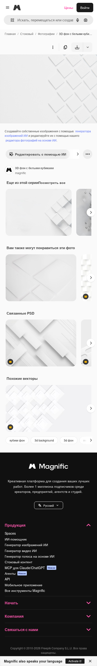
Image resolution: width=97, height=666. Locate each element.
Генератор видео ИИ (21, 550)
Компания (14, 616)
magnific (20, 173)
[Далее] (77, 154)
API (7, 579)
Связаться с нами (21, 629)
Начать (11, 602)
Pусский (48, 505)
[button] (48, 505)
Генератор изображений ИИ (26, 544)
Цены (68, 7)
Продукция (15, 525)
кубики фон (17, 440)
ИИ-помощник (16, 539)
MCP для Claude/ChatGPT (30, 567)
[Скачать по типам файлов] (87, 47)
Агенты (15, 573)
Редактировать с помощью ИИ (40, 154)
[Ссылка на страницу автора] (9, 170)
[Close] (90, 661)
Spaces (10, 533)
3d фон (68, 440)
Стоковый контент (18, 561)
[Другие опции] (52, 47)
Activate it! (75, 661)
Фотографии (46, 34)
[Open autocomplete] (10, 20)
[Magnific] (48, 467)
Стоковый (26, 34)
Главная (10, 34)
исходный (32, 62)
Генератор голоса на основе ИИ (29, 556)
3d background (44, 440)
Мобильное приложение (23, 584)
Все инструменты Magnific (25, 590)
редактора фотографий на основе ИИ (31, 140)
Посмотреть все (51, 182)
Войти (84, 7)
